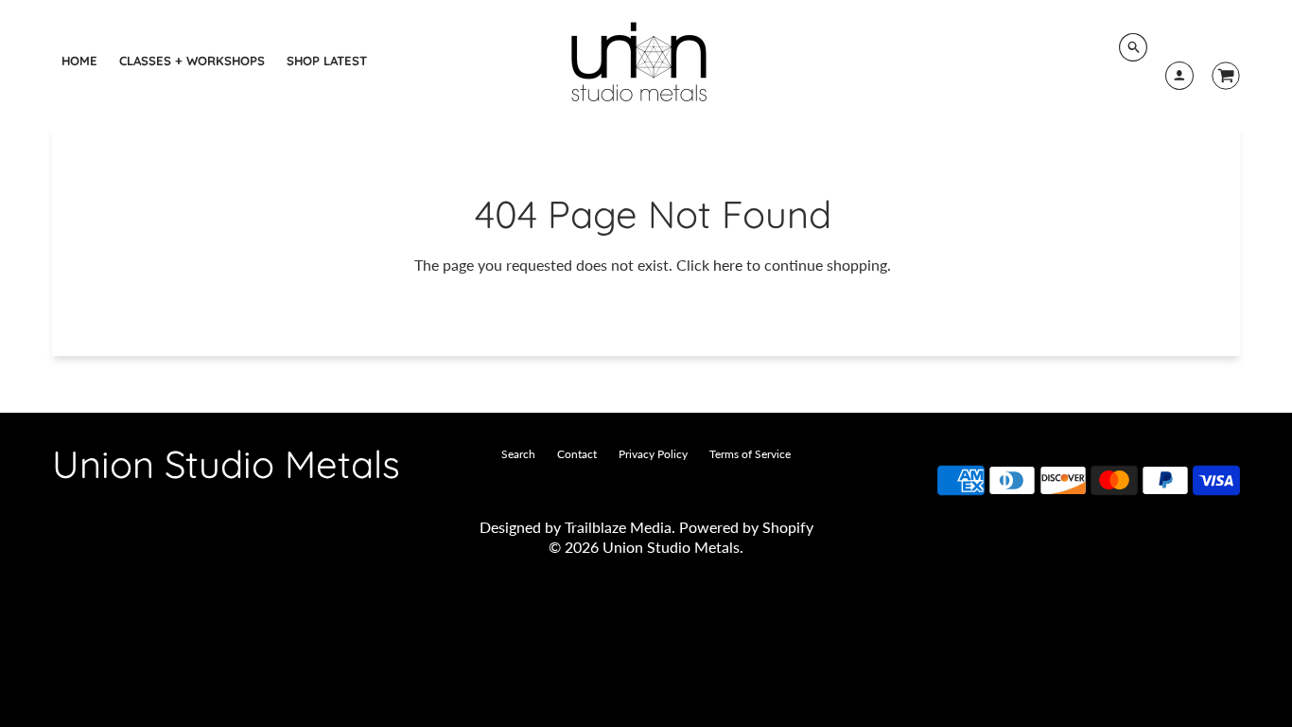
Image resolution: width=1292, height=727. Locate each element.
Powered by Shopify (746, 527)
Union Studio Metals (226, 464)
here (727, 265)
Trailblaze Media (618, 527)
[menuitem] (79, 60)
